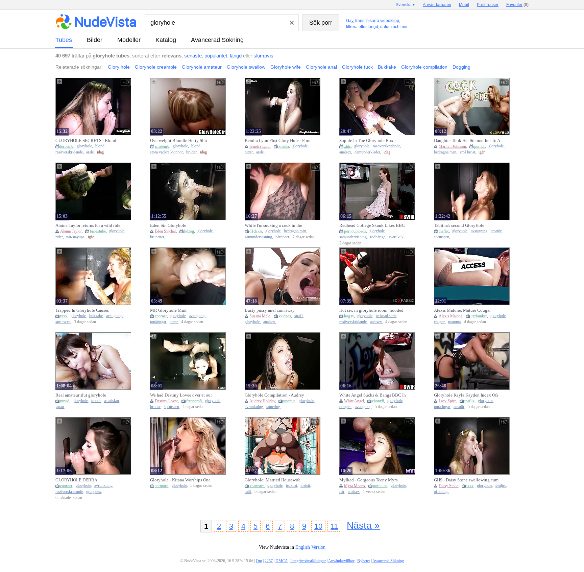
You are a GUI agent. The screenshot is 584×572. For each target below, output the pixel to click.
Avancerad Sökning (217, 40)
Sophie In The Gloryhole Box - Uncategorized (367, 140)
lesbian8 (66, 146)
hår (341, 492)
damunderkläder (367, 152)
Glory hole (119, 67)
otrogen (345, 407)
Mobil (464, 4)
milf (248, 492)
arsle (90, 152)
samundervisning (258, 237)
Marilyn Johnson (452, 146)
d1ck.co (255, 231)
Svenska (404, 4)
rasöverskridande (69, 152)
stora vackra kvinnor (166, 152)
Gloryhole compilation (424, 67)
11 (334, 526)
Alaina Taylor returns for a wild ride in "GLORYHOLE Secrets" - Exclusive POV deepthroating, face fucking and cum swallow (87, 225)
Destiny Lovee (166, 401)
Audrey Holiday (262, 401)
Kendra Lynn (259, 146)
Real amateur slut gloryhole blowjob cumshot (80, 395)
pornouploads (355, 231)
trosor (96, 401)
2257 (269, 560)
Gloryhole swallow (246, 67)
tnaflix (444, 231)
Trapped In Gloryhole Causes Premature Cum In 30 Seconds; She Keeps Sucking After (87, 310)
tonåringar (158, 322)
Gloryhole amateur (202, 67)
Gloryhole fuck (357, 67)
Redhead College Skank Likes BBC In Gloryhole (372, 225)
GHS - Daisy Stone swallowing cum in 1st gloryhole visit (466, 480)
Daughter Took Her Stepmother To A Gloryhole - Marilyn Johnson (467, 140)
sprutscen (441, 237)
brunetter (157, 237)
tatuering (273, 407)
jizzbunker (478, 316)
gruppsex (93, 492)
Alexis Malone (450, 316)
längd (236, 55)
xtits (347, 146)
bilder (94, 40)
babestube (98, 231)
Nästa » (363, 525)
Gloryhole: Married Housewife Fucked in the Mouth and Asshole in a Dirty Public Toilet (278, 480)
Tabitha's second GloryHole (459, 225)
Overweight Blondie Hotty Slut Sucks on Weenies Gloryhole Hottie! (183, 140)
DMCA (281, 560)
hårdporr (282, 237)
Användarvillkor (341, 560)
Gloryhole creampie (156, 67)
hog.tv (349, 316)
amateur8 (162, 146)
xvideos (284, 316)
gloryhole (84, 146)
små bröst (467, 152)
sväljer (500, 485)
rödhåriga (377, 237)
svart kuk (396, 237)
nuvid (64, 401)
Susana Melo (259, 316)
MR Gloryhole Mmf (168, 310)
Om (259, 560)
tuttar (249, 152)
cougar (439, 322)
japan (59, 407)
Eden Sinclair (165, 231)
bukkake (96, 316)
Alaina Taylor (71, 231)
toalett (305, 485)
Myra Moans (354, 485)
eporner (161, 316)
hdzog (189, 231)
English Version (310, 547)
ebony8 (378, 401)
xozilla (283, 146)
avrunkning (254, 407)
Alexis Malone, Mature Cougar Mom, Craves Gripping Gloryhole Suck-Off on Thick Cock (464, 310)
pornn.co (380, 485)
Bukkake (387, 67)
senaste (193, 55)
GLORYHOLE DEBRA (76, 479)
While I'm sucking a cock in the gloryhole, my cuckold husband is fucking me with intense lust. (276, 225)
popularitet (215, 55)
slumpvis (263, 55)
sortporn (161, 485)
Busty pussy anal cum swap (270, 310)
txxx (63, 316)
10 (318, 526)
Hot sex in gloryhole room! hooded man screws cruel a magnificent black (371, 310)
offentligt (441, 492)
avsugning (479, 231)
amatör (496, 231)
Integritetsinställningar (308, 560)
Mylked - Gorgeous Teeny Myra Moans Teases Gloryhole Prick (368, 480)
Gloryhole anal (321, 67)
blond (99, 146)
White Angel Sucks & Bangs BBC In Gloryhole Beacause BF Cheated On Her (372, 395)
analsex (345, 152)
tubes (63, 40)
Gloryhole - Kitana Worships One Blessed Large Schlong (180, 480)
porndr (479, 146)
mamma (454, 322)
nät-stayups (75, 237)
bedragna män (445, 152)
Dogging (461, 67)
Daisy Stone (448, 485)
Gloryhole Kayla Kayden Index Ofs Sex (466, 395)
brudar (191, 152)
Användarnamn (437, 4)
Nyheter (363, 560)
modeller (129, 40)
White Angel (354, 401)
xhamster (256, 485)
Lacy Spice (447, 401)
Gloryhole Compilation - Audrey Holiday (274, 395)
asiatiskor (111, 401)
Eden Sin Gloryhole (168, 225)
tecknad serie (386, 316)
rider (59, 237)
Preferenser (487, 4)
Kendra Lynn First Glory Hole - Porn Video (278, 140)
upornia (289, 401)
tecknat (291, 485)
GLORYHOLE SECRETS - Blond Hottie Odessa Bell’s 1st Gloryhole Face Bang (86, 140)
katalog (165, 40)
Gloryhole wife (285, 67)
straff (298, 316)
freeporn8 (194, 401)
